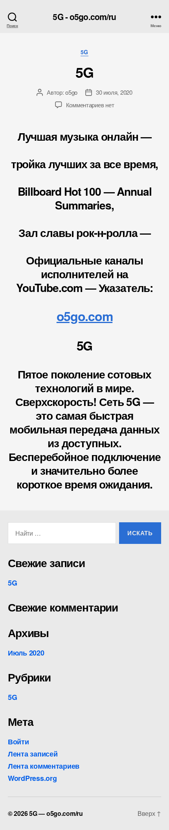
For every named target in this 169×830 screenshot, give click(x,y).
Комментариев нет (90, 105)
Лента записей (33, 754)
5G (84, 52)
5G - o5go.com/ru (84, 17)
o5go (71, 92)
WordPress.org (32, 778)
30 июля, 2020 (114, 92)
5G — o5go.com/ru (56, 813)
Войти (18, 741)
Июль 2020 (26, 653)
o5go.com (84, 316)
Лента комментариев (43, 766)
